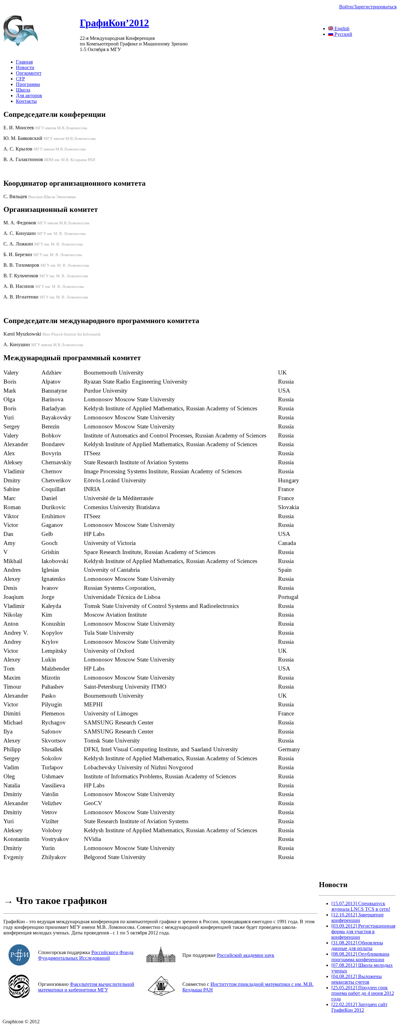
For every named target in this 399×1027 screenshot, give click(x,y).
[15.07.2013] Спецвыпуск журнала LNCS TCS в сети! (360, 906)
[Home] (20, 44)
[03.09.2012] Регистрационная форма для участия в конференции (363, 931)
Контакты (26, 101)
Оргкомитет (28, 73)
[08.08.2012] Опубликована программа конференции (360, 956)
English (341, 28)
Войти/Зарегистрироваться (368, 6)
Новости (25, 67)
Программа (28, 84)
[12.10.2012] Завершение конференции (357, 917)
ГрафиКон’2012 (114, 22)
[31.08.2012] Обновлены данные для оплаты (357, 945)
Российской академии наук (245, 955)
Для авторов (29, 95)
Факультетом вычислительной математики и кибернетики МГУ (86, 987)
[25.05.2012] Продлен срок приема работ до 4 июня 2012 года (362, 993)
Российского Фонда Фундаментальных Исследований (85, 955)
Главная (24, 61)
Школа (23, 90)
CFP (20, 78)
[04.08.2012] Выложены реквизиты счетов (356, 979)
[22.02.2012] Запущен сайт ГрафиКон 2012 (359, 1007)
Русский (342, 34)
